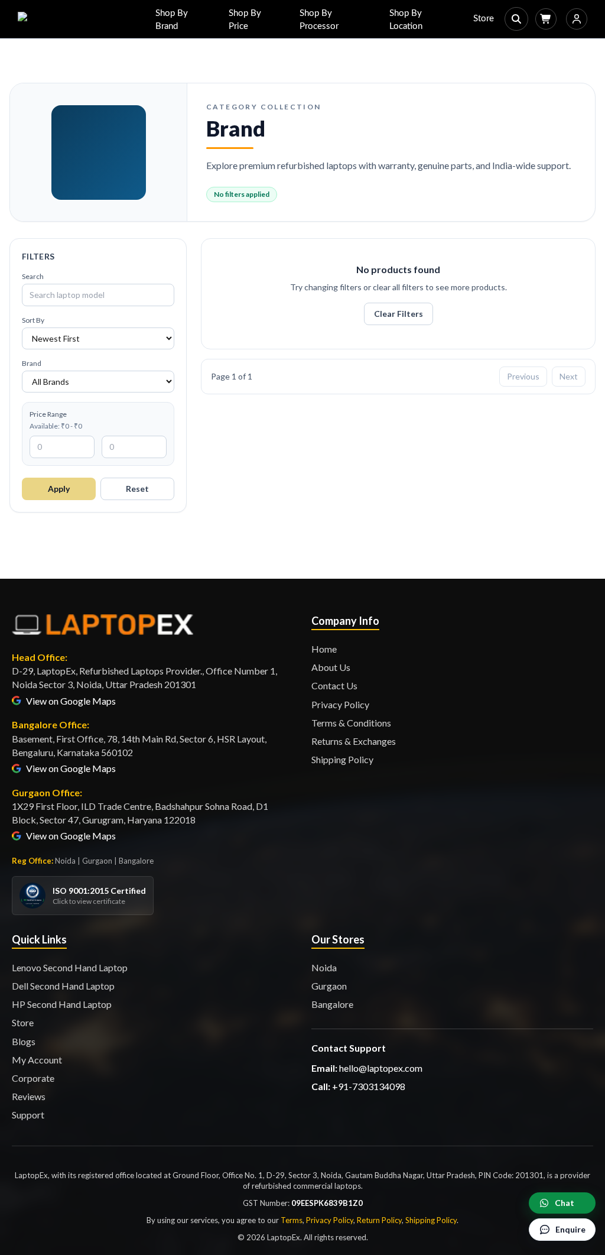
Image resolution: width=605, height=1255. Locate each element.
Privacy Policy (340, 704)
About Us (330, 667)
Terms (291, 1220)
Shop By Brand (171, 20)
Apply (59, 489)
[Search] (516, 19)
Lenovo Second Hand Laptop (70, 967)
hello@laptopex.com (380, 1068)
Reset (137, 489)
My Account (37, 1059)
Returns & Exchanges (353, 741)
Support (28, 1114)
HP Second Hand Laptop (62, 1004)
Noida (324, 967)
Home (324, 648)
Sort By (33, 320)
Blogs (23, 1041)
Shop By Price (245, 20)
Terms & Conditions (351, 722)
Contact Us (334, 685)
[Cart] (546, 19)
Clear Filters (398, 314)
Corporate (33, 1078)
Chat (564, 1203)
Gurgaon (329, 985)
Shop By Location (405, 20)
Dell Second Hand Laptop (63, 985)
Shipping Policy (342, 759)
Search (33, 276)
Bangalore (332, 1004)
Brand (31, 363)
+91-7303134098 (368, 1086)
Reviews (28, 1096)
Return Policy (379, 1220)
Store (483, 18)
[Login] (576, 19)
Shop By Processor (319, 20)
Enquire (570, 1229)
